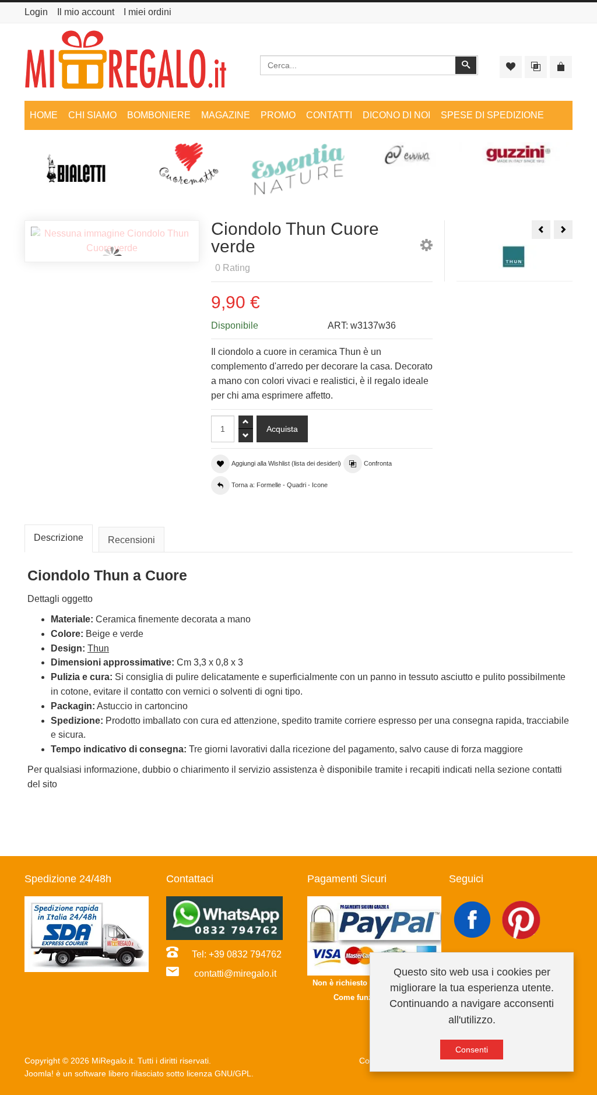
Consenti (471, 1049)
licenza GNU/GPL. (220, 1073)
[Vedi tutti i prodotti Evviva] (408, 155)
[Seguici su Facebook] (473, 919)
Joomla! (39, 1073)
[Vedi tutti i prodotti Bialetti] (79, 172)
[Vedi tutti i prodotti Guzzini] (518, 155)
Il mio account (85, 12)
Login (36, 12)
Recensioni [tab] (131, 540)
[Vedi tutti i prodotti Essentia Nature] (298, 170)
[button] (426, 247)
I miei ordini (147, 12)
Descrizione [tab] (58, 538)
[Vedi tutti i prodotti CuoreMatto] (189, 164)
